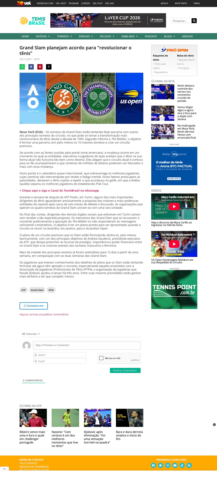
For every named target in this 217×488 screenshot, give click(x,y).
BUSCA (164, 3)
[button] (22, 67)
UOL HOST (61, 3)
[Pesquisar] (194, 20)
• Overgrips (183, 68)
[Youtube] (175, 465)
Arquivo (187, 36)
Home (25, 36)
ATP (23, 289)
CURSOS (85, 3)
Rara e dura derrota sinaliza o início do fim (129, 435)
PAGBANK (74, 3)
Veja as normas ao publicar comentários (44, 314)
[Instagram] (167, 465)
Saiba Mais (128, 36)
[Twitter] (160, 465)
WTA (51, 289)
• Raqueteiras (160, 72)
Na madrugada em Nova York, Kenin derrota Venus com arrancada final (186, 132)
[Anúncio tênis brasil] (174, 184)
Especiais (84, 36)
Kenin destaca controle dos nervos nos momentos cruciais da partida (185, 93)
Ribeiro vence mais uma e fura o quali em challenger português (32, 437)
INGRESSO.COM (45, 3)
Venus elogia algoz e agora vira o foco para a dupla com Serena (186, 113)
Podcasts (151, 36)
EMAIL (197, 3)
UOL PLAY (98, 3)
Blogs (168, 36)
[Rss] (189, 465)
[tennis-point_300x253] (174, 308)
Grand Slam (37, 289)
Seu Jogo (105, 36)
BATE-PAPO (181, 3)
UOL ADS (109, 3)
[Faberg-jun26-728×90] (108, 26)
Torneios (63, 36)
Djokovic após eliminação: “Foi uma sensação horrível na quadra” (97, 437)
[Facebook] (153, 465)
